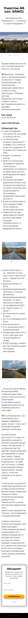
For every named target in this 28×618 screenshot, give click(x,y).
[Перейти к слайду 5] (14, 380)
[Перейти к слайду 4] (13, 380)
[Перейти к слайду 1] (9, 380)
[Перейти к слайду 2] (10, 380)
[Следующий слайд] (27, 42)
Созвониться (14, 596)
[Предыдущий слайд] (1, 42)
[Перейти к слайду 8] (18, 380)
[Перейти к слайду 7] (17, 380)
